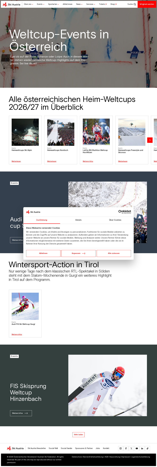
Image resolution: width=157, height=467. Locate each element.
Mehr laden (78, 435)
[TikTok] (147, 448)
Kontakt (106, 448)
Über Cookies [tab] (115, 220)
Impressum (125, 457)
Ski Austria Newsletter (37, 448)
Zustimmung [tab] (41, 220)
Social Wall (53, 448)
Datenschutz (77, 457)
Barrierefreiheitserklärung (93, 457)
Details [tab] (78, 220)
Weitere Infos (88, 161)
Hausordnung (114, 457)
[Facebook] (126, 448)
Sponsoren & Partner (84, 448)
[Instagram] (120, 448)
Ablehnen (43, 253)
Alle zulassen (114, 253)
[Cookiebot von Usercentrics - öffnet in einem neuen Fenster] (120, 212)
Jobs (98, 448)
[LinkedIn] (142, 448)
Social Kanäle (66, 448)
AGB (106, 457)
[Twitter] (131, 448)
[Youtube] (136, 448)
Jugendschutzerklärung (140, 457)
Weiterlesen (16, 161)
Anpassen (76, 253)
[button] (28, 4)
